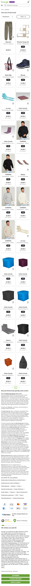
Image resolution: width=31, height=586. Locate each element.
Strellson (13, 486)
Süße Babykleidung (6, 498)
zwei (27, 424)
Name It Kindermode (21, 492)
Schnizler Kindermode (6, 489)
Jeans (8, 447)
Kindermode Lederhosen (7, 495)
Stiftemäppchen (5, 486)
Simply (19, 486)
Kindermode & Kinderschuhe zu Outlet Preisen (13, 480)
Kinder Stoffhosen (18, 489)
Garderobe (20, 438)
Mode (21, 495)
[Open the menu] (2, 5)
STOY (16, 495)
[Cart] (13, 37)
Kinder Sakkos (5, 492)
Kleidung (12, 492)
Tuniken (17, 428)
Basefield (27, 414)
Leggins (27, 432)
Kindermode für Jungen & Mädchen (10, 483)
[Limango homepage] (5, 2)
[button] (8, 16)
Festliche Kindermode (18, 498)
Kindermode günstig (10, 393)
